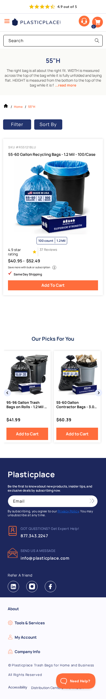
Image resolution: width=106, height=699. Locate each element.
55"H (31, 107)
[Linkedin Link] (13, 586)
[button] (97, 22)
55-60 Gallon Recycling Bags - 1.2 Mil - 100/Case (51, 154)
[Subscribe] (92, 501)
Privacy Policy (68, 511)
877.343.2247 (34, 536)
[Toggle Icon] (7, 21)
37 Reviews (48, 249)
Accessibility (17, 687)
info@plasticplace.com (45, 558)
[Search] (97, 40)
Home (18, 107)
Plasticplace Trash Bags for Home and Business (53, 665)
